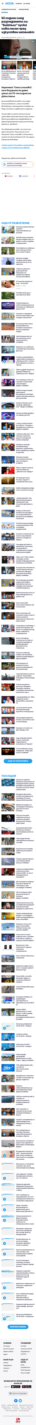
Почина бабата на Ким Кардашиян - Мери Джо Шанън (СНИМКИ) (24, 750)
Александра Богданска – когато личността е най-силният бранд (25, 719)
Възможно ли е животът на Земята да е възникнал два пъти (25, 349)
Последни (6, 1346)
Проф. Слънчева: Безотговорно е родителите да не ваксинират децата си (24, 1208)
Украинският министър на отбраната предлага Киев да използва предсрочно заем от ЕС (25, 905)
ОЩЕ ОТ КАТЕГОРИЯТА (18, 761)
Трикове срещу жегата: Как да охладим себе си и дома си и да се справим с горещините (25, 240)
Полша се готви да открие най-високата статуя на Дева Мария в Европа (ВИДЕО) (25, 655)
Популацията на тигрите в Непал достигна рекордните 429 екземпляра (24, 666)
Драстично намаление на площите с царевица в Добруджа (25, 1285)
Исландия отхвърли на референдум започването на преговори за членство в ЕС (25, 1000)
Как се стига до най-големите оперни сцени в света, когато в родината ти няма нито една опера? (25, 617)
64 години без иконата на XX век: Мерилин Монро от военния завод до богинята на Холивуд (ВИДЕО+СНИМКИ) (25, 571)
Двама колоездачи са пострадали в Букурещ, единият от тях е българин (24, 807)
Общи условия (29, 1407)
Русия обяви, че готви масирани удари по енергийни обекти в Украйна (24, 979)
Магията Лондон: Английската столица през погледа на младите (24, 460)
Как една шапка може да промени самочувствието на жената (25, 230)
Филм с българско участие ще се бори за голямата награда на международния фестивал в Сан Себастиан (24, 643)
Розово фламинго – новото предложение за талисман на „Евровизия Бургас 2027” (25, 306)
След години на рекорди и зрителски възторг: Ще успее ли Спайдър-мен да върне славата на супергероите (25, 629)
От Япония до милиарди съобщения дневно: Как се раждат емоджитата (24, 526)
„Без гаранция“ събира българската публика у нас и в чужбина (24, 1176)
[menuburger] (2, 3)
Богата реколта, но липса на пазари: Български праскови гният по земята (23, 1242)
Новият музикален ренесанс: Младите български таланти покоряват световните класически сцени (25, 688)
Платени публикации (24, 1410)
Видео (5, 1354)
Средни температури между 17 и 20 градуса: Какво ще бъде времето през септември (25, 916)
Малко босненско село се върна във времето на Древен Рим (25, 594)
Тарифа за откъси (6, 1407)
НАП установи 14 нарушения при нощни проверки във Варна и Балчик (24, 1112)
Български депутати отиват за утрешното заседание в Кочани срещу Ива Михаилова (24, 797)
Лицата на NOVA (26, 1349)
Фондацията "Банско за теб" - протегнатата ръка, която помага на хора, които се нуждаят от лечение (25, 1155)
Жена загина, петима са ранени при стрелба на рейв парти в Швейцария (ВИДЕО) (25, 1143)
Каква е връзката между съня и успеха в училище (25, 489)
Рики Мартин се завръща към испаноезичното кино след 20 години (25, 250)
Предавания (7, 1365)
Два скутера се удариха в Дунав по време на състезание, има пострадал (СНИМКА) (25, 884)
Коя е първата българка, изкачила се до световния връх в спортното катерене (25, 1296)
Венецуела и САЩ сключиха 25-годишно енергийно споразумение (24, 948)
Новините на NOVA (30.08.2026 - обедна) (23, 1045)
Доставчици (15, 1407)
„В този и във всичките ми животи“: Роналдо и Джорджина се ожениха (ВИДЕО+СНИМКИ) (24, 426)
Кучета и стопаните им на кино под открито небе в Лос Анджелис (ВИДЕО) (25, 537)
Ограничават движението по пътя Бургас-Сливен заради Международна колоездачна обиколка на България (25, 1014)
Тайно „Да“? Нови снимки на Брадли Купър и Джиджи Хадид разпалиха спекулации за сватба (25, 560)
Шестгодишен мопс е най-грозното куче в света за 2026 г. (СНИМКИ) (24, 339)
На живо (26, 3)
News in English (25, 1373)
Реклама (3, 1405)
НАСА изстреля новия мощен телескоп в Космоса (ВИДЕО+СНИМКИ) (24, 895)
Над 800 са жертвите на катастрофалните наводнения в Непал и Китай (25, 1122)
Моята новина (8, 1351)
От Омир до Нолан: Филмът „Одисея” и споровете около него (24, 480)
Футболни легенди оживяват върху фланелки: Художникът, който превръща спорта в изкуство (25, 448)
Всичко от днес (8, 1349)
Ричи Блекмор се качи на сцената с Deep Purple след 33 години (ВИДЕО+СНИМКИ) (24, 382)
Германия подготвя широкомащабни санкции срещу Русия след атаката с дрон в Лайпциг (25, 1275)
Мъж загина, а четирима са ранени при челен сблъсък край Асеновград (25, 1166)
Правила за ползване (26, 1408)
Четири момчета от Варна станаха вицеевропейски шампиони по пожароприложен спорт (25, 1220)
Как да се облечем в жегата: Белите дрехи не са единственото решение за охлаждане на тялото (24, 514)
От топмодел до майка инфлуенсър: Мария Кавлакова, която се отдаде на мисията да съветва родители (24, 584)
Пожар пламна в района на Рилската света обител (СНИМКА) (24, 861)
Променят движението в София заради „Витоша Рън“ (25, 1306)
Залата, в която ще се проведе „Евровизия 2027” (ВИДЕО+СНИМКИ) (24, 405)
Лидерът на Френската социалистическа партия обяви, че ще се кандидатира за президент (24, 873)
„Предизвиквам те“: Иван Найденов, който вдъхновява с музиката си (25, 700)
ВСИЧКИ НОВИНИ (18, 1327)
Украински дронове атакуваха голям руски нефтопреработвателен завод (25, 1187)
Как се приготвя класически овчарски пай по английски (25, 605)
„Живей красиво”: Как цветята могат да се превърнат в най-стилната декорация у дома (24, 502)
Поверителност (7, 1408)
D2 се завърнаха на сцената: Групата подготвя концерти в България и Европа (24, 1133)
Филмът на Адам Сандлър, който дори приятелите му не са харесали (23, 261)
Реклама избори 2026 (12, 1405)
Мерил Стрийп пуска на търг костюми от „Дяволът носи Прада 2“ (24, 469)
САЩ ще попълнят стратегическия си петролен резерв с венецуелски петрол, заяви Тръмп (23, 819)
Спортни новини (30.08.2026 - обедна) (23, 1035)
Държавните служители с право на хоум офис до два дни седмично (25, 1077)
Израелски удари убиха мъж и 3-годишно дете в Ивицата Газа (25, 968)
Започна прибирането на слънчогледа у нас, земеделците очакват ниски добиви (25, 1252)
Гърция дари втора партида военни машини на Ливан (25, 840)
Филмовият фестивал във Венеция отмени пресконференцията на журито (24, 831)
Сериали (6, 1368)
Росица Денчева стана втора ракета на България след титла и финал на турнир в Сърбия (24, 327)
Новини (19, 3)
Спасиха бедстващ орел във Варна (25, 987)
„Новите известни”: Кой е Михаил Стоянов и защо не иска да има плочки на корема (25, 437)
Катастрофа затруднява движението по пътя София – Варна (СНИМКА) (25, 1057)
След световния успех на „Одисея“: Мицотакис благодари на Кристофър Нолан (25, 677)
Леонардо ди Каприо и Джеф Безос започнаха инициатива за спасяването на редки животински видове (24, 548)
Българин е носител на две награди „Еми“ (24, 729)
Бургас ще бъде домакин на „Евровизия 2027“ (25, 414)
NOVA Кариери (25, 1370)
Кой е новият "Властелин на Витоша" (25, 957)
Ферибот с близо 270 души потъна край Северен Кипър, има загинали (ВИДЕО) (23, 927)
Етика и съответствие (11, 1410)
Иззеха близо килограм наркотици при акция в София (24, 850)
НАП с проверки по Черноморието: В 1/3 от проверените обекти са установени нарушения (25, 1198)
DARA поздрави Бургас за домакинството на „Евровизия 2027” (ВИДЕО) (25, 371)
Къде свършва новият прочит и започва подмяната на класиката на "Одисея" (24, 741)
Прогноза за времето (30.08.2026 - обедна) (24, 1025)
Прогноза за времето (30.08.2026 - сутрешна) (25, 1315)
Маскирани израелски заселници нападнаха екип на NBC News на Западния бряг (24, 1231)
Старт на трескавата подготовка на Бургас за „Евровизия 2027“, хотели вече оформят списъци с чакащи (25, 361)
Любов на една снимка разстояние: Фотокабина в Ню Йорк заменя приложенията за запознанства (25, 394)
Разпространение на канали (26, 1405)
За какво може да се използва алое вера (23, 294)
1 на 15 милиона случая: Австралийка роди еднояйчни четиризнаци (25, 709)
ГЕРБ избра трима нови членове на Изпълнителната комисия (24, 1068)
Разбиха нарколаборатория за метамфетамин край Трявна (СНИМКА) (24, 1089)
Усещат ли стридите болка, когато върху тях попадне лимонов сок (25, 315)
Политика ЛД (16, 1408)
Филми (5, 1371)
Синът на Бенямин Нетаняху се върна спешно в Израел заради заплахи (25, 1263)
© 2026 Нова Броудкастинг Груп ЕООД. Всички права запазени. (18, 1416)
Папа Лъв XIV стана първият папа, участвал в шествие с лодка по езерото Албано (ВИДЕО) (25, 937)
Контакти (22, 1407)
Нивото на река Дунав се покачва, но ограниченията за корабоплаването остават (25, 1100)
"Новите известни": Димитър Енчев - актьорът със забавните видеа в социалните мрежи (23, 272)
